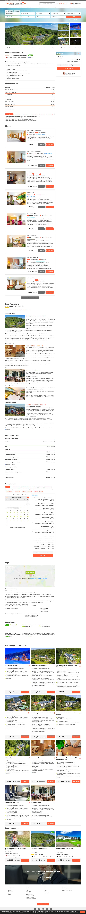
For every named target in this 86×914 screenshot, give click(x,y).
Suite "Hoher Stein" (9, 101)
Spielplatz (41, 404)
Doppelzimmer (8, 94)
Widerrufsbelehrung (30, 897)
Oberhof (73, 856)
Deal (70, 6)
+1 (42, 345)
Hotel (66, 6)
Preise (19, 47)
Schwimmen (29, 404)
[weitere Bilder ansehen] (63, 33)
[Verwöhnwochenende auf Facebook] (35, 909)
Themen (48, 6)
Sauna (28, 345)
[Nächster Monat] (28, 497)
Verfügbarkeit (53, 47)
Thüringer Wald (16, 57)
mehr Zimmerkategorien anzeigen (30, 297)
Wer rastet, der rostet (10, 713)
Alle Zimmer (8, 486)
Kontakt (9, 888)
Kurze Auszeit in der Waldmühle (39, 665)
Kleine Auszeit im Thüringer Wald (64, 848)
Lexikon (45, 890)
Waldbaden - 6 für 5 (36, 802)
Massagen (33, 345)
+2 (44, 315)
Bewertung (77, 47)
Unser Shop (10, 891)
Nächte (61, 6)
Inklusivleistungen (10, 47)
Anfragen (41, 144)
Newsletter (10, 890)
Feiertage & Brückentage (39, 6)
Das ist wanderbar (35, 758)
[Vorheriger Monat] (6, 497)
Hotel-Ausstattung (36, 47)
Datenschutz (28, 891)
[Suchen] (40, 3)
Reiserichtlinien (29, 893)
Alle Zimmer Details (40, 134)
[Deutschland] (6, 57)
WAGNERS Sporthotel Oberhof (63, 854)
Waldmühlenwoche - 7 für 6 (12, 802)
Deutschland (54, 6)
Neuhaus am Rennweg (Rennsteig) (13, 857)
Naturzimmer (8, 97)
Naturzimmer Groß (9, 99)
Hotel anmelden (43, 904)
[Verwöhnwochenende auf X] (39, 909)
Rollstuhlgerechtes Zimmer (35, 489)
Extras (45, 47)
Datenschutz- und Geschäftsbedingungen (38, 578)
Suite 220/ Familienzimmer (11, 89)
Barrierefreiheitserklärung (31, 898)
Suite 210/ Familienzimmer (11, 92)
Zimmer (26, 47)
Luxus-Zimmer (30, 6)
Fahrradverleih (39, 315)
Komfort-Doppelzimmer (9, 491)
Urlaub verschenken (77, 6)
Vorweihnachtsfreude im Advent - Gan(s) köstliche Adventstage (66, 666)
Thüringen (10, 57)
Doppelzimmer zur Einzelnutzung (27, 491)
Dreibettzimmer (17, 491)
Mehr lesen (29, 635)
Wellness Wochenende (9, 6)
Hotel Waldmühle (39, 854)
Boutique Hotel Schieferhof (11, 853)
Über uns (10, 894)
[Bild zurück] (7, 34)
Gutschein (48, 552)
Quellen (9, 893)
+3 (45, 404)
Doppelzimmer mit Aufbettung (38, 491)
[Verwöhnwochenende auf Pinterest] (43, 909)
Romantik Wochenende (20, 6)
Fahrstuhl (33, 315)
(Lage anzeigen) (30, 57)
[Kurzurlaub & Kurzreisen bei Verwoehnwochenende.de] (16, 3)
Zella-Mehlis (23, 57)
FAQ (45, 888)
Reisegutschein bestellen (67, 890)
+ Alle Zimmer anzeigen (9, 108)
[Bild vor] (56, 34)
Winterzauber (8, 758)
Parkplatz (28, 315)
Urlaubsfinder (47, 893)
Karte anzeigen (30, 572)
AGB (27, 890)
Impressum (28, 888)
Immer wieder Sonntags (11, 665)
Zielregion (17, 11)
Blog (45, 891)
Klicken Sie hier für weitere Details (40, 912)
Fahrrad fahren (35, 404)
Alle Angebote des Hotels (66, 47)
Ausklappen (35, 625)
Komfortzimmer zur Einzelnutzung (46, 489)
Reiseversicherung (29, 894)
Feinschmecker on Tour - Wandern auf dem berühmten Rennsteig (67, 758)
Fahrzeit (10, 11)
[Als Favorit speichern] (79, 53)
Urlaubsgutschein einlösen (67, 888)
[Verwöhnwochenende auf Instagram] (47, 909)
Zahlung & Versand (30, 895)
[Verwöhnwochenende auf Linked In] (51, 909)
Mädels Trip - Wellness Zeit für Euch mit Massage (66, 713)
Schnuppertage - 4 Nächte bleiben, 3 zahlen (42, 713)
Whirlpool (38, 345)
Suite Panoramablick (9, 106)
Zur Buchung (49, 144)
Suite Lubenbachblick (10, 104)
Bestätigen (83, 912)
